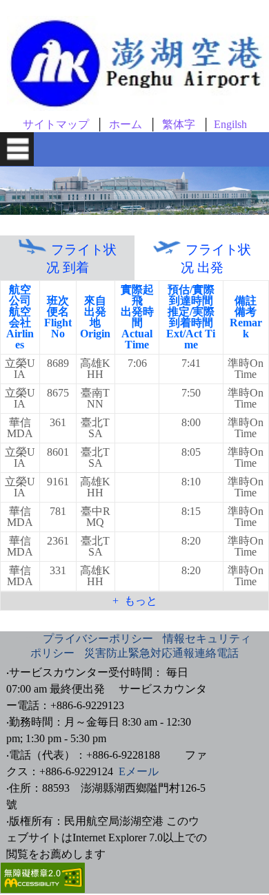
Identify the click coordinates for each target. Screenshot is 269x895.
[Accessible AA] (43, 889)
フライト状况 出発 (216, 258)
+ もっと (134, 601)
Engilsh (230, 124)
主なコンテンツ (21, 4)
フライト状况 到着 (81, 258)
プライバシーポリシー (98, 638)
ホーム (125, 124)
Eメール (139, 771)
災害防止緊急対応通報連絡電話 (161, 653)
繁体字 (178, 124)
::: (29, 638)
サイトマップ (56, 124)
